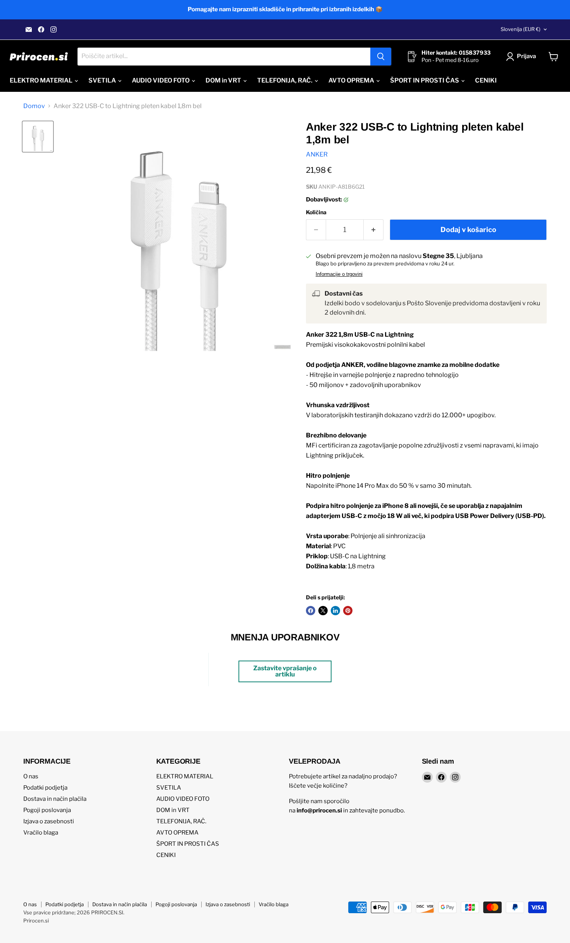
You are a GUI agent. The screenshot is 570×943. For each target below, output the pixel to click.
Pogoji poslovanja (47, 810)
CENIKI (486, 80)
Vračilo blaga (40, 832)
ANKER (317, 154)
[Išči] (380, 56)
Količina (316, 212)
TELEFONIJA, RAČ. (285, 80)
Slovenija (521, 29)
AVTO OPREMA (351, 80)
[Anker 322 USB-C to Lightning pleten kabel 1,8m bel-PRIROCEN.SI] (37, 136)
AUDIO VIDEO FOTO (161, 80)
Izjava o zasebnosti (48, 821)
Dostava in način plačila (54, 798)
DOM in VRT (224, 80)
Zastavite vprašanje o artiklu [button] (285, 671)
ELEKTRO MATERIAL (42, 80)
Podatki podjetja (45, 787)
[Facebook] (41, 29)
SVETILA (102, 80)
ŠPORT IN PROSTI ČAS (425, 80)
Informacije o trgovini (339, 274)
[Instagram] (53, 29)
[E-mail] (28, 29)
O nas (30, 776)
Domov (34, 106)
